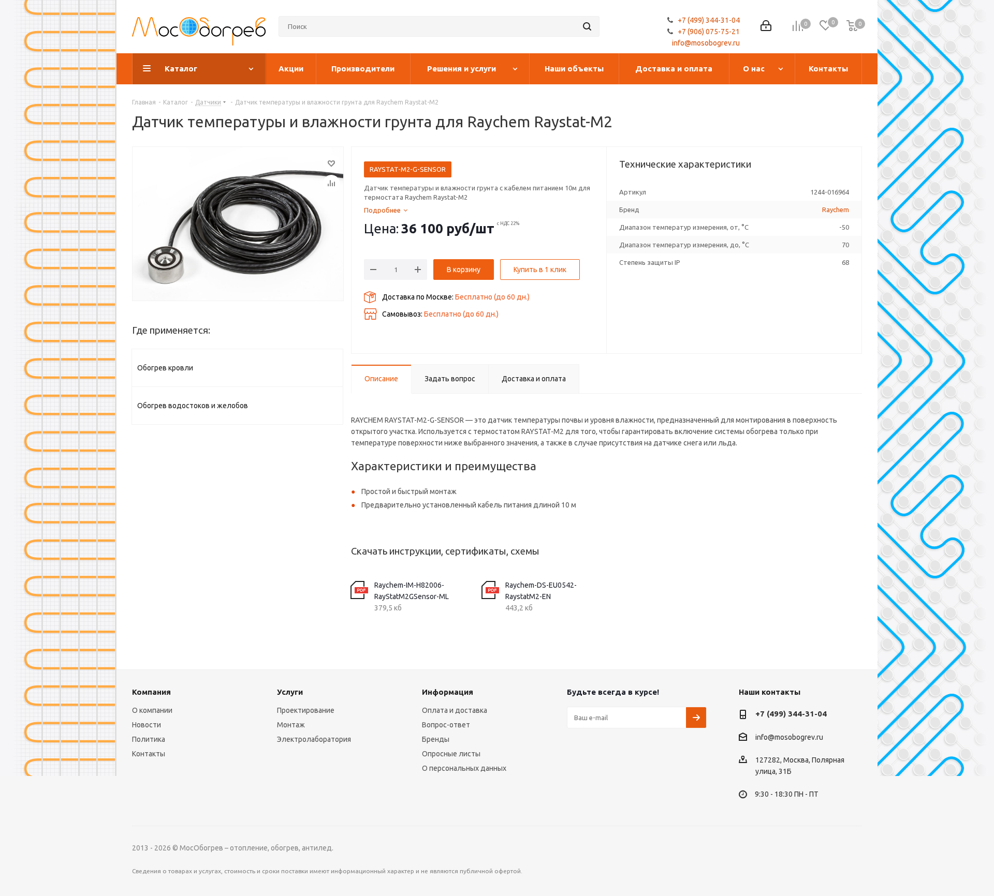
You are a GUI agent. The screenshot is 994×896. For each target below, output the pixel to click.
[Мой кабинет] (766, 27)
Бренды (435, 739)
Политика (148, 739)
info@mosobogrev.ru (706, 43)
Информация (447, 692)
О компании (152, 710)
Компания (151, 692)
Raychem (835, 209)
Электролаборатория (314, 739)
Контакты (148, 754)
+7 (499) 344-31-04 (709, 20)
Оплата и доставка (454, 710)
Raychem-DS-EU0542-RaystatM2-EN (541, 591)
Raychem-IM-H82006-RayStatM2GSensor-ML (411, 591)
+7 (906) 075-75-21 (709, 31)
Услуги (290, 692)
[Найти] (587, 26)
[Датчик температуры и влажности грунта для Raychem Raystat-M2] (238, 223)
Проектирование (305, 710)
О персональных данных (464, 768)
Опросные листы (451, 754)
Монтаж (291, 725)
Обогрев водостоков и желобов (192, 405)
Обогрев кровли (165, 368)
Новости (146, 725)
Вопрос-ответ (446, 725)
